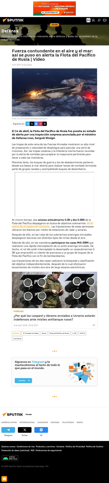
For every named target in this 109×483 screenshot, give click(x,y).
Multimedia (68, 422)
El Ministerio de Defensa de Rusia (33, 119)
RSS (32, 450)
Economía (43, 422)
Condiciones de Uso (26, 446)
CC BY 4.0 (16, 119)
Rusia (44, 333)
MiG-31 (82, 333)
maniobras (17, 339)
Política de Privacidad (75, 446)
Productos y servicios (45, 446)
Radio (80, 422)
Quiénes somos (8, 446)
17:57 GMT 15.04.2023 (22, 65)
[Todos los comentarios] (4, 479)
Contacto (60, 446)
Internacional (27, 422)
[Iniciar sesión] (93, 20)
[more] (94, 325)
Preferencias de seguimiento (49, 450)
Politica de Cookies (94, 446)
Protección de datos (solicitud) (15, 450)
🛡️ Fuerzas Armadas (30, 333)
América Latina (9, 422)
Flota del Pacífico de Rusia (59, 333)
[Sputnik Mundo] (13, 22)
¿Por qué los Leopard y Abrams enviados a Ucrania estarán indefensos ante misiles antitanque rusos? (54, 317)
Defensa (18, 311)
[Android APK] (10, 458)
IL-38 (74, 333)
